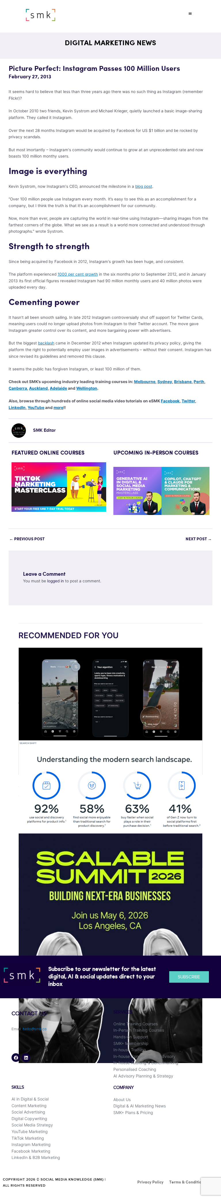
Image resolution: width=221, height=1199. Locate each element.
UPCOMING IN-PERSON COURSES (155, 453)
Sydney (164, 381)
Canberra (18, 388)
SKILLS (18, 1087)
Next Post (199, 539)
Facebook (170, 401)
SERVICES (122, 1012)
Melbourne (144, 381)
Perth (199, 381)
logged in (55, 581)
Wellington (86, 388)
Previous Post (27, 539)
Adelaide (58, 388)
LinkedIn (17, 407)
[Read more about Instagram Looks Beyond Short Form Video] (110, 948)
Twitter (188, 401)
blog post (143, 186)
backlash (46, 343)
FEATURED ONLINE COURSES (48, 453)
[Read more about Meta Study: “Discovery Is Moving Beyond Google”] (110, 793)
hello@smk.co (35, 1029)
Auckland (38, 388)
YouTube (36, 407)
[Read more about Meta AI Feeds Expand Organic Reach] (110, 697)
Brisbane (183, 381)
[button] (190, 13)
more (58, 407)
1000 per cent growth (78, 274)
